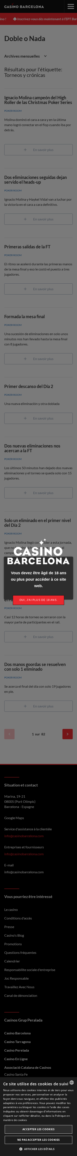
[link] (38, 600)
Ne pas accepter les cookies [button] (38, 1140)
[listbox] (72, 1082)
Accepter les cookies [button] (38, 1129)
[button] (38, 1149)
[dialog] (38, 1116)
